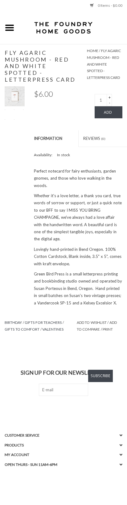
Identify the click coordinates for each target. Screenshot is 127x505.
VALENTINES (52, 329)
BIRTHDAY (13, 322)
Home (92, 50)
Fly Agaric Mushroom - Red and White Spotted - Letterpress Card (104, 63)
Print (108, 329)
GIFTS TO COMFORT (22, 329)
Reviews (94, 138)
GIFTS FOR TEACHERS (43, 322)
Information (48, 138)
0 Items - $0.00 (109, 5)
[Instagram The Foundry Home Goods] (69, 408)
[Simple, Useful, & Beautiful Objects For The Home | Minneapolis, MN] (73, 27)
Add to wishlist (92, 322)
